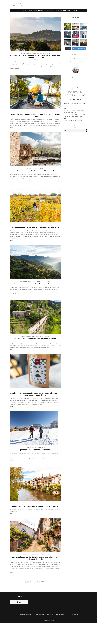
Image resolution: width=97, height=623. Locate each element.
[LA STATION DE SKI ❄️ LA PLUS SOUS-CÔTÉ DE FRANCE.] (83, 34)
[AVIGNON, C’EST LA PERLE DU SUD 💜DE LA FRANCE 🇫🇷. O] (75, 26)
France (27, 168)
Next (42, 582)
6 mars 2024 (56, 386)
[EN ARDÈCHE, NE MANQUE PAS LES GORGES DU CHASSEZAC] (67, 34)
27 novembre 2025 (55, 49)
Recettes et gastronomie (63, 10)
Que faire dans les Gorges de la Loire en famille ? (74, 117)
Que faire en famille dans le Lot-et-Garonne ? (35, 171)
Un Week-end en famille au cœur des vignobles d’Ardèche (35, 227)
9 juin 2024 (57, 332)
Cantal (28, 504)
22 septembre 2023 (55, 550)
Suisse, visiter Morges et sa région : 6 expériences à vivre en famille (73, 121)
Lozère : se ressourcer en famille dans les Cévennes (35, 284)
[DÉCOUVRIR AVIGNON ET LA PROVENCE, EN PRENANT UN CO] (75, 42)
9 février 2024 (53, 443)
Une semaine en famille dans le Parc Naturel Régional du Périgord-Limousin (35, 558)
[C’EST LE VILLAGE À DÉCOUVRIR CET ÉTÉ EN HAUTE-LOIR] (67, 26)
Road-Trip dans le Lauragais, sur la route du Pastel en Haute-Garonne (35, 115)
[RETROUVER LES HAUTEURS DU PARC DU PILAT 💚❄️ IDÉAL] (67, 42)
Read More (12, 71)
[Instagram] (20, 602)
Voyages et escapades (25, 10)
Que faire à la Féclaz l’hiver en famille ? (35, 450)
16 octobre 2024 (55, 221)
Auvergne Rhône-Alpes (21, 504)
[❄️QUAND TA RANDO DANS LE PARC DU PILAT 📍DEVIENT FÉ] (83, 26)
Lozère (20, 281)
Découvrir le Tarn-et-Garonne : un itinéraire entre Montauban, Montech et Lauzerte (35, 57)
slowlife (14, 49)
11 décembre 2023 (55, 499)
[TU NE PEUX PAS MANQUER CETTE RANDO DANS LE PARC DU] (75, 34)
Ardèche (21, 225)
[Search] (86, 4)
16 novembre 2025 (55, 108)
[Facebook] (17, 602)
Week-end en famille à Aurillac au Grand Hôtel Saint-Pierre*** (35, 506)
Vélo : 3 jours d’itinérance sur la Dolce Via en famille (35, 338)
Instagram (75, 10)
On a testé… (50, 10)
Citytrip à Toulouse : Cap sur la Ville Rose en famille (75, 107)
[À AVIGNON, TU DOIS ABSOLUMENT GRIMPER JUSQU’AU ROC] (83, 42)
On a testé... (28, 53)
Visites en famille (39, 10)
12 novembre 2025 (55, 164)
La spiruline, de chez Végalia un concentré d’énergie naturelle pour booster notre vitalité (35, 394)
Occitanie (23, 53)
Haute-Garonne (20, 112)
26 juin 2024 (56, 277)
